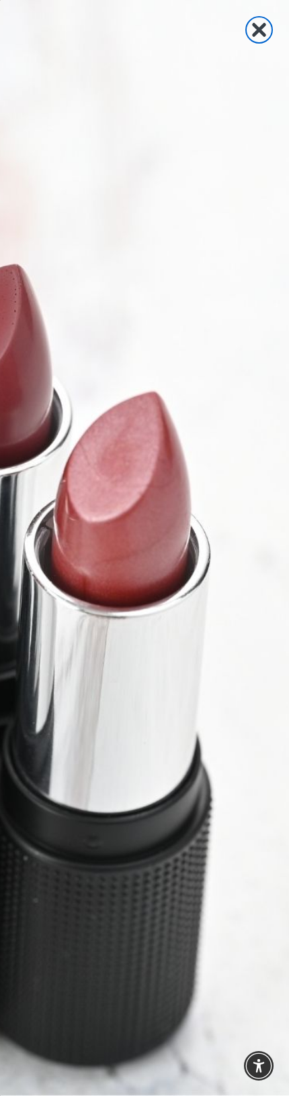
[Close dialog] (259, 30)
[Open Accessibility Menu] (259, 1066)
